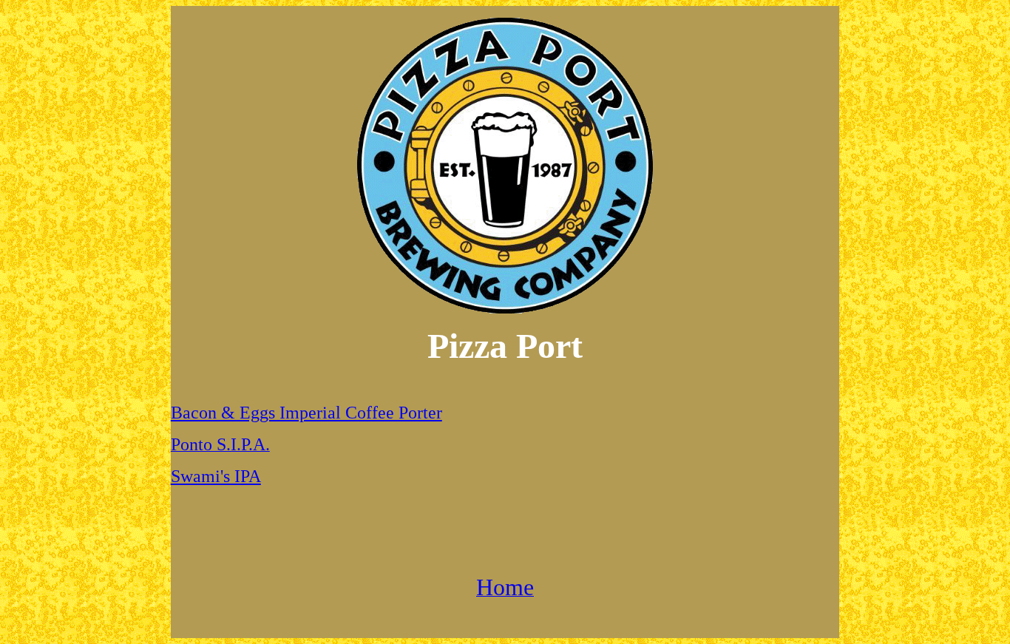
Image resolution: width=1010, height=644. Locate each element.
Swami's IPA (216, 476)
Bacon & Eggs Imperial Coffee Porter (306, 412)
